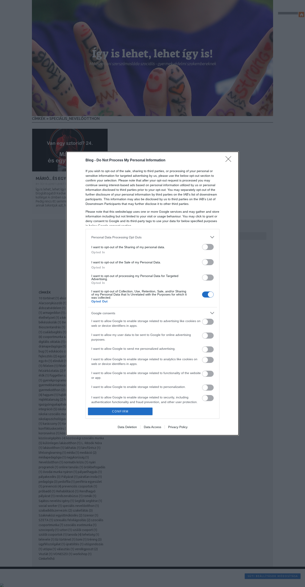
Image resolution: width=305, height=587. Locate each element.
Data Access (152, 427)
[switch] (208, 247)
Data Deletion (127, 427)
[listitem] (152, 237)
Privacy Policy (178, 427)
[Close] (230, 160)
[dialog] (152, 293)
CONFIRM (120, 411)
